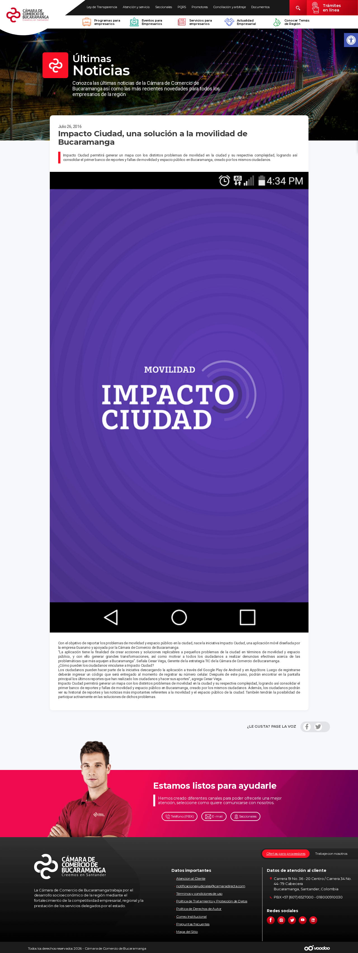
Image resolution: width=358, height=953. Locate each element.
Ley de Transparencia (102, 7)
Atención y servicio (136, 7)
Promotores (200, 7)
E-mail (217, 816)
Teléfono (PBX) (182, 816)
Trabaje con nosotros (331, 853)
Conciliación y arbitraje (229, 7)
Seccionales (163, 7)
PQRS (182, 7)
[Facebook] (307, 727)
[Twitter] (318, 727)
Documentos (260, 7)
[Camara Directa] (34, 18)
